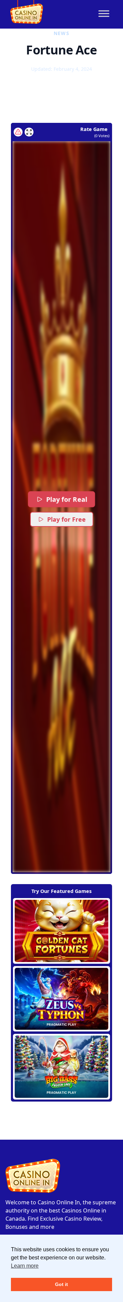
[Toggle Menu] (103, 14)
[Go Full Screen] (29, 132)
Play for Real (66, 499)
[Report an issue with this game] (18, 132)
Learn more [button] (25, 1266)
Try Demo (61, 930)
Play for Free (66, 519)
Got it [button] (61, 1284)
